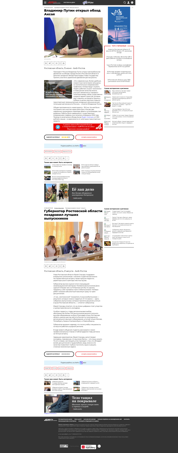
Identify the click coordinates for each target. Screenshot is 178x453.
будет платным (88, 117)
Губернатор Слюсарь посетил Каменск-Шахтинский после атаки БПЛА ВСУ (91, 389)
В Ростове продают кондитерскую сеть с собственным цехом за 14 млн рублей (119, 73)
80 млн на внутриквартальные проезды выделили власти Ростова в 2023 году (61, 178)
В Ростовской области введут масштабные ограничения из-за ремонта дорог (90, 166)
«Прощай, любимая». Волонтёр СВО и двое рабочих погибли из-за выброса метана (119, 58)
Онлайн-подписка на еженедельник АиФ (110, 419)
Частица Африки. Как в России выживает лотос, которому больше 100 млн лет (122, 110)
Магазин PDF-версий (89, 419)
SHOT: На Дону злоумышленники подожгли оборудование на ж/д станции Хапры (91, 172)
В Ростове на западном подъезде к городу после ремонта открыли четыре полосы (61, 172)
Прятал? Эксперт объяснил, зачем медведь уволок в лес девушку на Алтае (122, 219)
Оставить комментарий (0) (89, 137)
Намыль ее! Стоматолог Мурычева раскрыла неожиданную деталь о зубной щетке (122, 98)
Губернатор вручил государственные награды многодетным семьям (59, 383)
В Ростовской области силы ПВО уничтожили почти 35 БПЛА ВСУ (119, 80)
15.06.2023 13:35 (48, 7)
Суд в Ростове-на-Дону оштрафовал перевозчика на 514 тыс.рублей (119, 65)
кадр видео (47, 59)
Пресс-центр (77, 419)
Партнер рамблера (74, 446)
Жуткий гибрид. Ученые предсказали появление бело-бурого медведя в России (123, 123)
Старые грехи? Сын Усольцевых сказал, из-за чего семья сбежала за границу (122, 213)
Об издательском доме (65, 419)
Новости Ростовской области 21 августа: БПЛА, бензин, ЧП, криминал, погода (119, 51)
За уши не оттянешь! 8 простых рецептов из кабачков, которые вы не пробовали (123, 243)
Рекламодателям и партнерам (67, 421)
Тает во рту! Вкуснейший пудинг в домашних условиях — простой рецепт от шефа (122, 104)
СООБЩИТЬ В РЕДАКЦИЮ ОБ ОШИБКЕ (88, 421)
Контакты (127, 419)
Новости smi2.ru (50, 202)
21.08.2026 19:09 (48, 208)
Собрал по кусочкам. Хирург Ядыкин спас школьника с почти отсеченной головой (123, 117)
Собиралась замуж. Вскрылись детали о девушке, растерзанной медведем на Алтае (121, 231)
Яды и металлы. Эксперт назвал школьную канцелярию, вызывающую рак (121, 92)
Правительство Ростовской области (54, 262)
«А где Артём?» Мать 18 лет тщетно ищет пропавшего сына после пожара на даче (122, 237)
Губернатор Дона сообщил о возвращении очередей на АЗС (90, 382)
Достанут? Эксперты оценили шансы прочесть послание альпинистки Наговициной (123, 225)
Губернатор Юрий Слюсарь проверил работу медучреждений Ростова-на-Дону (62, 389)
